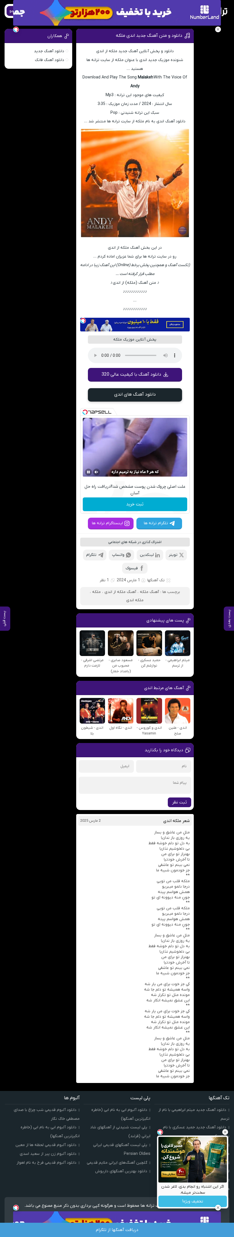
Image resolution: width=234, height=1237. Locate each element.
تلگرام (91, 555)
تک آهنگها (156, 580)
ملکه (96, 592)
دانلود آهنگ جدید (49, 51)
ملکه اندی (135, 600)
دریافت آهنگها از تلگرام (117, 1230)
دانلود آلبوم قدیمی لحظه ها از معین (45, 1145)
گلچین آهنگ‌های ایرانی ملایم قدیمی (117, 1162)
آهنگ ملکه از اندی (120, 592)
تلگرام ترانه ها (156, 523)
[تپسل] (83, 320)
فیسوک (132, 568)
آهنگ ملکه (149, 592)
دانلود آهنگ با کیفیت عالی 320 (131, 374)
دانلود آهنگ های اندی (135, 394)
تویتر (173, 555)
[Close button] (225, 1132)
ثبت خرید (135, 504)
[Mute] (96, 472)
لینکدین (147, 555)
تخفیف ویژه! (192, 1201)
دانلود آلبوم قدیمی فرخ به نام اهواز (46, 1162)
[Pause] (88, 472)
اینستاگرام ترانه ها (107, 523)
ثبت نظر (179, 802)
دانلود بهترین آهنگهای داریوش (121, 1171)
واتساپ (118, 555)
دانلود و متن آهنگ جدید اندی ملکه (149, 36)
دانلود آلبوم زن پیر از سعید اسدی (48, 1154)
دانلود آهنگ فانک (49, 60)
